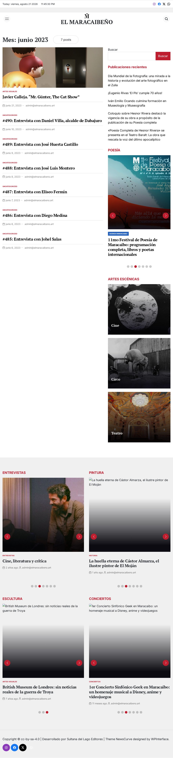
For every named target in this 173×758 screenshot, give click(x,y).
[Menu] (7, 19)
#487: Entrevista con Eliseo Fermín (35, 191)
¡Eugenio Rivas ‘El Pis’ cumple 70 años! (135, 93)
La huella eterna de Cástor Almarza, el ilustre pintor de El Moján (124, 563)
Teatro (116, 433)
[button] (128, 266)
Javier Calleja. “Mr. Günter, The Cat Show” (41, 96)
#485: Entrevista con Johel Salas (32, 239)
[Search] (166, 19)
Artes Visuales (10, 91)
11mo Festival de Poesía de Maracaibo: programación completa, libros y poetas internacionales (132, 247)
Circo (115, 379)
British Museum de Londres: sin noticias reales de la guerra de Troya (40, 689)
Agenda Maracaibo (118, 234)
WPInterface (159, 739)
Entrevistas (9, 555)
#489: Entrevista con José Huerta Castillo (40, 144)
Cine (115, 325)
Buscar (113, 49)
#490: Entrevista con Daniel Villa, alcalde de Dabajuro (52, 120)
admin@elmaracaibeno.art (40, 105)
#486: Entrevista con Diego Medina (35, 215)
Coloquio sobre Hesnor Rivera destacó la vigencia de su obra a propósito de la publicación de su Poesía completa (137, 118)
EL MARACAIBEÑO (87, 22)
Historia (93, 555)
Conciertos (95, 682)
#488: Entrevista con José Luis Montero (39, 168)
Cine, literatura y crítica (25, 561)
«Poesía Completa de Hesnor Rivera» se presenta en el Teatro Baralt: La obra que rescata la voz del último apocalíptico (136, 135)
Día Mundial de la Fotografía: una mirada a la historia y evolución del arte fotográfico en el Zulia (139, 80)
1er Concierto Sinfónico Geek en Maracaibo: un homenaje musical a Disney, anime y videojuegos (129, 691)
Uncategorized (10, 115)
